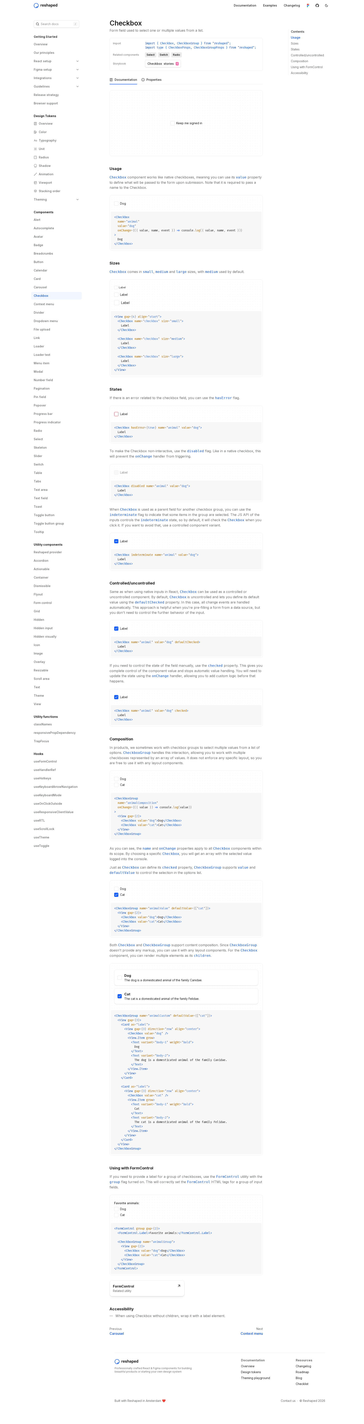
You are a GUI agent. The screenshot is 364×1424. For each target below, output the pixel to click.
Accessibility (299, 73)
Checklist (302, 1384)
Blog (299, 1378)
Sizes (294, 43)
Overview (247, 1366)
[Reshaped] (46, 5)
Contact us (288, 1400)
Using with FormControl (307, 67)
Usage (295, 37)
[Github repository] (317, 5)
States (295, 49)
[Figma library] (308, 5)
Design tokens (251, 1372)
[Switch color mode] (326, 5)
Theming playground (255, 1378)
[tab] (123, 80)
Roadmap (302, 1372)
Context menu (252, 1333)
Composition (299, 61)
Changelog (303, 1366)
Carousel (117, 1333)
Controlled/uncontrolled (307, 55)
